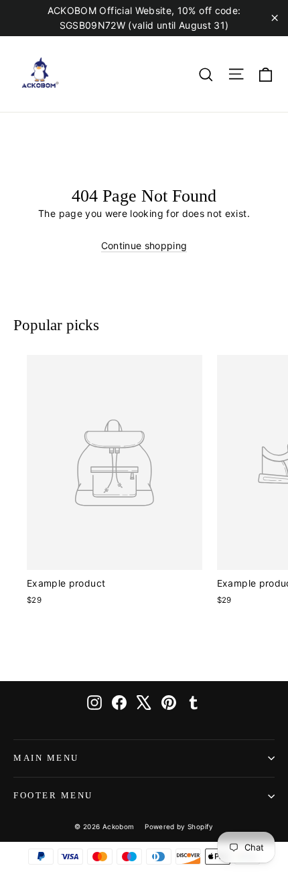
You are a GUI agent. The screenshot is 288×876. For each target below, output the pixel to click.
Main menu (46, 758)
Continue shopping (144, 245)
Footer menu (53, 795)
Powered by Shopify (179, 826)
